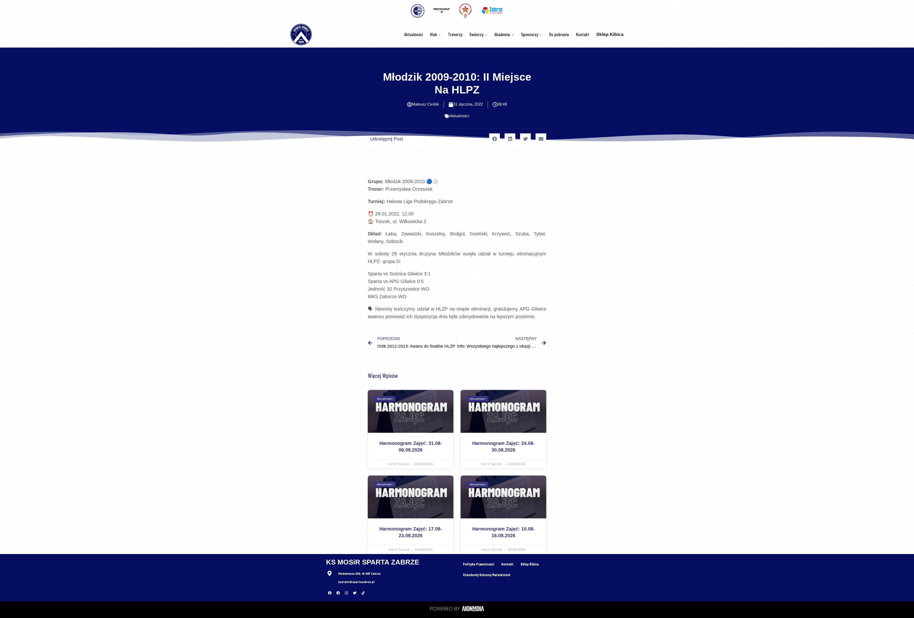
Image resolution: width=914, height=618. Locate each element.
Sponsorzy (529, 34)
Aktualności (413, 34)
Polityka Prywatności (478, 564)
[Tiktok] (363, 593)
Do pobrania (559, 34)
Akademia (502, 34)
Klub (433, 34)
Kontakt (582, 34)
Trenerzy (455, 34)
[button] (494, 138)
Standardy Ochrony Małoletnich (486, 575)
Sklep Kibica (530, 564)
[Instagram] (346, 593)
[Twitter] (354, 593)
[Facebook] (329, 593)
